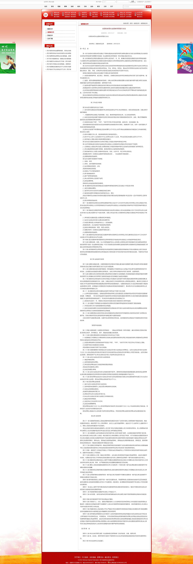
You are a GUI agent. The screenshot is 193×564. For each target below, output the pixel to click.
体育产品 (122, 14)
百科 (85, 6)
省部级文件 (50, 32)
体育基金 (73, 14)
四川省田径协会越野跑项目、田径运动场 (59, 50)
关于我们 (77, 557)
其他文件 (50, 35)
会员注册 (139, 12)
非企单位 (67, 14)
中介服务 (128, 14)
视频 (59, 6)
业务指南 (128, 16)
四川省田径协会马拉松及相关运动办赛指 (59, 53)
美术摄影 (111, 12)
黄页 (98, 6)
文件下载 (50, 38)
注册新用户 (140, 2)
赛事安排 (95, 12)
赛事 (65, 6)
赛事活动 (100, 557)
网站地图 (51, 2)
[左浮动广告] (8, 73)
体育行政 (67, 12)
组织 (78, 6)
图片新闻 (56, 16)
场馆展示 (84, 12)
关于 (111, 6)
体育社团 (73, 12)
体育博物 (111, 16)
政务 (92, 6)
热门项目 (95, 14)
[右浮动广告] (185, 73)
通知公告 (122, 12)
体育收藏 (105, 14)
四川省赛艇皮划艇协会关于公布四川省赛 (59, 66)
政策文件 (122, 16)
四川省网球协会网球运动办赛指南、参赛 (59, 56)
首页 (45, 6)
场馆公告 (84, 14)
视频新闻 (56, 14)
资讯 (52, 6)
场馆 (72, 6)
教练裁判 (73, 16)
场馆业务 (84, 16)
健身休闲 (95, 16)
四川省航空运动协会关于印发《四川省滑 (59, 61)
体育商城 (128, 12)
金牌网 (46, 2)
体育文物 (105, 12)
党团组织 (67, 16)
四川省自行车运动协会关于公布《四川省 (59, 69)
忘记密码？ (148, 2)
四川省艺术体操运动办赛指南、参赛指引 (59, 64)
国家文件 (50, 29)
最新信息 (56, 12)
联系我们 (115, 557)
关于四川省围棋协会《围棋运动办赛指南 (59, 58)
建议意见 (139, 16)
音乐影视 (105, 16)
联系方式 (139, 14)
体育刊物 (111, 14)
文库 (105, 6)
